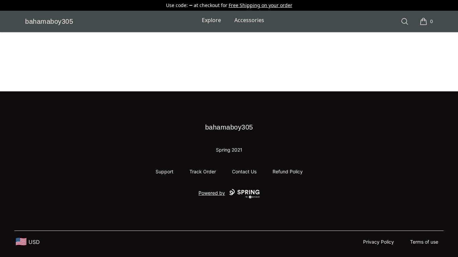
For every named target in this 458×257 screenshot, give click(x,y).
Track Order (202, 171)
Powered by (211, 193)
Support (164, 171)
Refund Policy (288, 171)
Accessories (249, 20)
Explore (211, 20)
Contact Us (244, 171)
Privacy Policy (378, 242)
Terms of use (424, 242)
